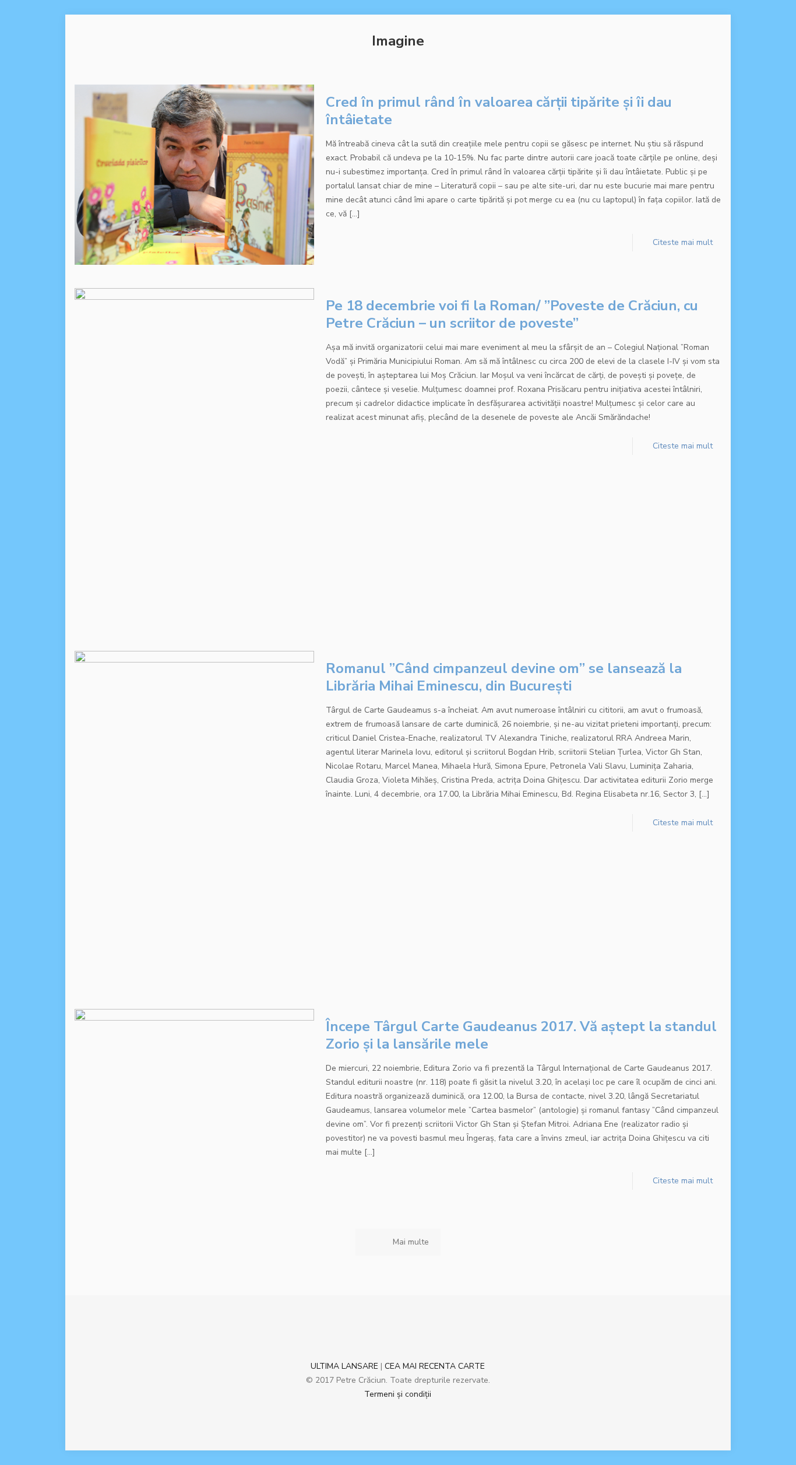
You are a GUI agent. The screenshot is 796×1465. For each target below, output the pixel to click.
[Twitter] (413, 1414)
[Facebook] (382, 1414)
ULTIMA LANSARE (344, 1366)
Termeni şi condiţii (397, 1394)
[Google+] (398, 1414)
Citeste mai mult (683, 242)
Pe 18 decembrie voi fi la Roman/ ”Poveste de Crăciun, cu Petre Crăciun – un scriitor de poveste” (512, 314)
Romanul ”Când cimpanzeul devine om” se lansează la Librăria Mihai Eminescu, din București (504, 677)
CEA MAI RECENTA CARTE (435, 1366)
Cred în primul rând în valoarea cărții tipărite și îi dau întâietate (499, 111)
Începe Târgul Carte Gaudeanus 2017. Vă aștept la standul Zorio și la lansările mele (521, 1035)
